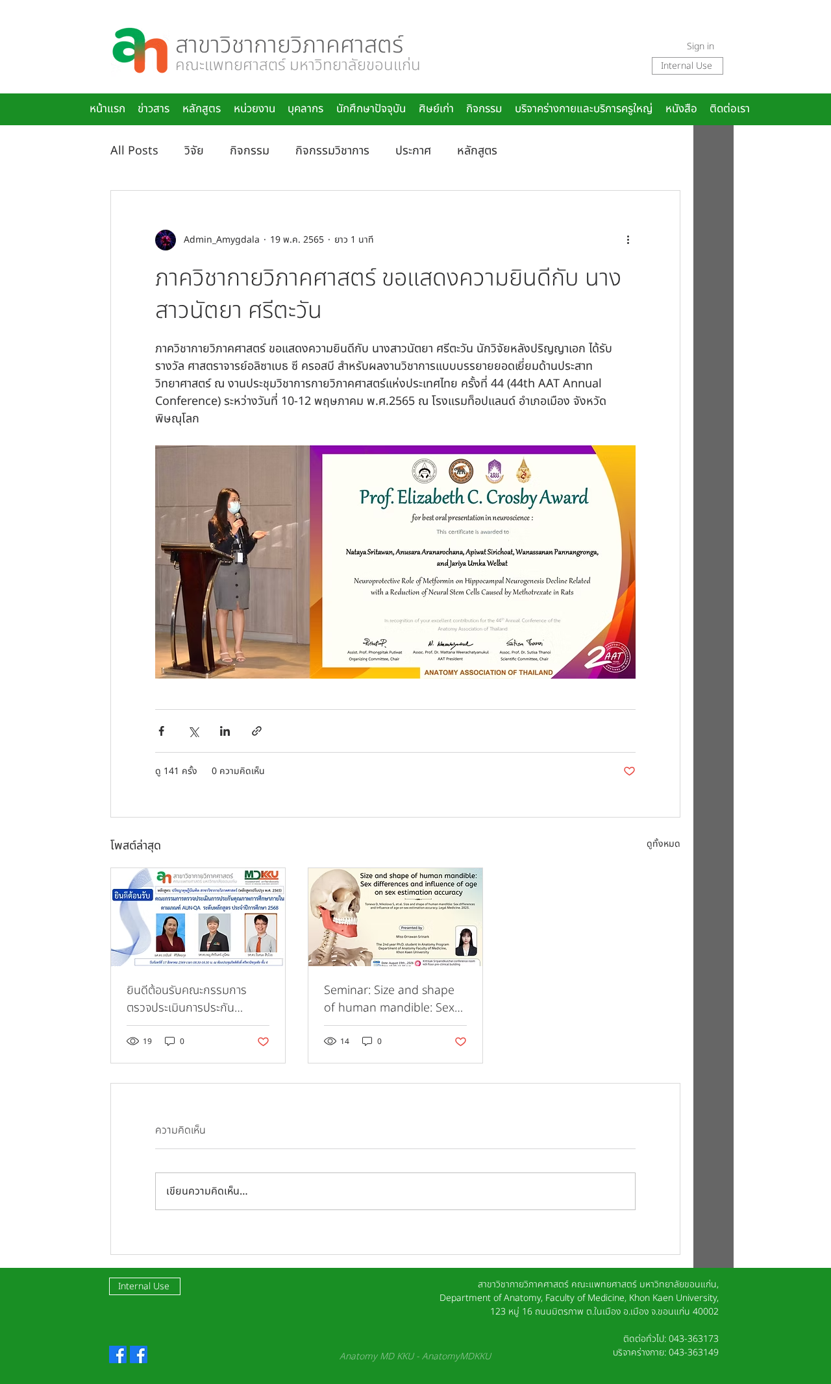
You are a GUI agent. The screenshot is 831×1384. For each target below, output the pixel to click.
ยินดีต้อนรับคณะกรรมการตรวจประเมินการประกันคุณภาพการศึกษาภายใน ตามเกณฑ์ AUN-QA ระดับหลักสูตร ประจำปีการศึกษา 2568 (198, 999)
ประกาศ (413, 151)
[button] (306, 109)
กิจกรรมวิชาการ (332, 151)
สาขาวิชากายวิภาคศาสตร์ (289, 45)
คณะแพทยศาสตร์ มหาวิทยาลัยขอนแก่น (298, 65)
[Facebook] (118, 1354)
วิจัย (194, 151)
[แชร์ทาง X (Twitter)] (193, 731)
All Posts (134, 151)
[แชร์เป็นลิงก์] (257, 731)
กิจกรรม (249, 151)
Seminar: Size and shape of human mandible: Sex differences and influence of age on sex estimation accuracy (392, 999)
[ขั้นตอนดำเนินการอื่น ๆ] (628, 240)
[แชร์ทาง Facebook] (161, 731)
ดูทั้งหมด (663, 844)
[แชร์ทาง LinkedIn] (225, 731)
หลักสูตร (477, 151)
